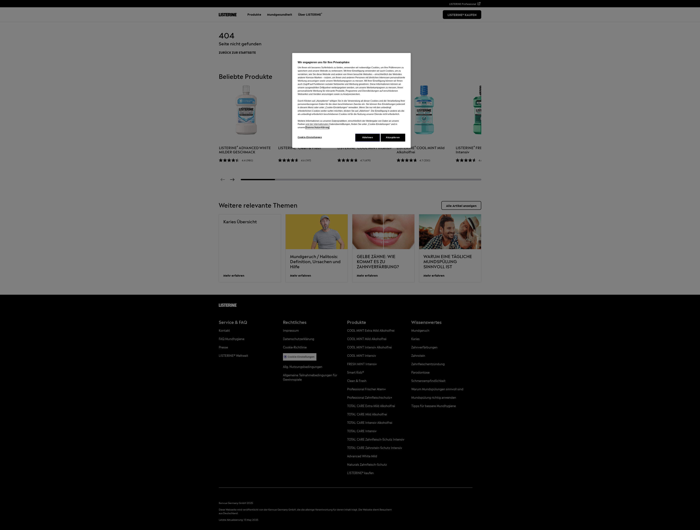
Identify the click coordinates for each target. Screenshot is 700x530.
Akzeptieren (393, 137)
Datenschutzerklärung (317, 127)
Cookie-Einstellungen (310, 137)
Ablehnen (367, 137)
